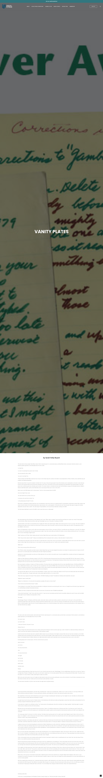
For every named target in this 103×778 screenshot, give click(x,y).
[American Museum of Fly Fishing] (7, 6)
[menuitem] (28, 6)
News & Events (57, 6)
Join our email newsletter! (51, 1)
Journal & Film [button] (48, 6)
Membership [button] (72, 6)
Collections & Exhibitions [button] (37, 6)
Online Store (65, 6)
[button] (100, 6)
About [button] (28, 6)
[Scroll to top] (101, 775)
